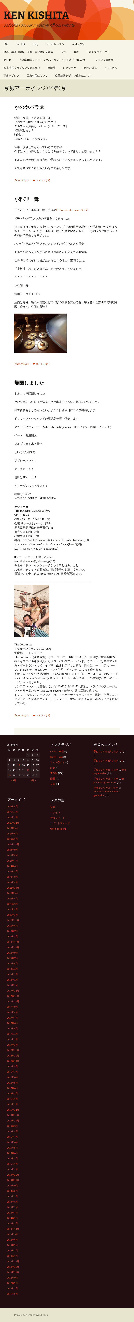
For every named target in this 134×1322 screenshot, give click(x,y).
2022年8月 (12, 898)
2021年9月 (12, 904)
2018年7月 (12, 958)
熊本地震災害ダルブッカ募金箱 (21, 67)
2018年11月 (13, 941)
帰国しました (29, 383)
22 (28, 770)
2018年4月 (12, 969)
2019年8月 (12, 925)
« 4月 (13, 780)
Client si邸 (56, 756)
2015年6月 (12, 1142)
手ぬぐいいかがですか (106, 751)
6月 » (33, 780)
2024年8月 (12, 855)
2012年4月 (12, 1288)
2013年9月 (12, 1234)
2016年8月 (12, 1066)
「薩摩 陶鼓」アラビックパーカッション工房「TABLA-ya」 (53, 59)
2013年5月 (12, 1245)
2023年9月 (12, 876)
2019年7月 (12, 931)
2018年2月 (12, 979)
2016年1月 (12, 1104)
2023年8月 (12, 882)
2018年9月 (12, 952)
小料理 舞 (26, 199)
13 (18, 765)
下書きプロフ (11, 75)
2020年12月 (13, 920)
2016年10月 (13, 1061)
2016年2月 (12, 1099)
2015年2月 (12, 1163)
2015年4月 (12, 1153)
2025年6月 (12, 833)
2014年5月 (12, 1207)
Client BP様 (57, 751)
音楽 (52, 784)
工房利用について (37, 75)
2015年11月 (13, 1115)
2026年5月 (12, 806)
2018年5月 (12, 963)
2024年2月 (12, 871)
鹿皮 (76, 52)
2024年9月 (12, 849)
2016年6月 (12, 1077)
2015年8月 (12, 1131)
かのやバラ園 (29, 107)
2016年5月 (12, 1082)
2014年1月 (12, 1223)
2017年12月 (13, 990)
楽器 (52, 778)
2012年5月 (12, 1283)
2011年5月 (12, 1293)
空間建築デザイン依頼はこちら (73, 75)
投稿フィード (57, 817)
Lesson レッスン (54, 44)
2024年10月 (13, 844)
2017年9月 (12, 1006)
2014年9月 (12, 1185)
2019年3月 (12, 936)
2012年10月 (13, 1272)
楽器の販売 (90, 67)
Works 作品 (78, 44)
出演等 (51, 67)
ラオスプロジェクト (98, 52)
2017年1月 (12, 1044)
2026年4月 (12, 811)
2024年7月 (12, 860)
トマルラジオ (57, 762)
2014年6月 (12, 1201)
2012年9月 (12, 1277)
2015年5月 (12, 1147)
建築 (52, 767)
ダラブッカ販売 (104, 59)
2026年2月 (12, 817)
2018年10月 (13, 947)
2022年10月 (13, 887)
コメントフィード (60, 823)
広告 (63, 52)
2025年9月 (12, 828)
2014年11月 (13, 1174)
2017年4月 (12, 1034)
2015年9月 (12, 1126)
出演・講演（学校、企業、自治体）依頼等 (28, 52)
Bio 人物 (20, 44)
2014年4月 (12, 1212)
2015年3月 (12, 1158)
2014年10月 (13, 1180)
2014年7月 (12, 1196)
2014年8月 (12, 1191)
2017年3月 (12, 1039)
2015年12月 (13, 1109)
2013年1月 (12, 1256)
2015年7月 (12, 1136)
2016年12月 (13, 1050)
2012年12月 (13, 1261)
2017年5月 (12, 1028)
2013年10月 (13, 1228)
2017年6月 (12, 1023)
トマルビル (110, 67)
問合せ (7, 59)
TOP (5, 44)
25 (9, 775)
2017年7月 (12, 1017)
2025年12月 (13, 822)
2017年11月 (13, 996)
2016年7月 (12, 1071)
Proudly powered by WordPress (31, 1314)
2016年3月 (12, 1093)
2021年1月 (12, 914)
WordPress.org (58, 828)
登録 (52, 807)
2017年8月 (12, 1012)
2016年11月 (13, 1055)
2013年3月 (12, 1250)
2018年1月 (12, 985)
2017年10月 (13, 1001)
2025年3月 (12, 839)
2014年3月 (12, 1218)
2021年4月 (12, 909)
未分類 (54, 773)
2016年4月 (12, 1088)
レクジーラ (69, 67)
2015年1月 (12, 1169)
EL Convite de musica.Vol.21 (72, 210)
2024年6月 (12, 866)
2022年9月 (12, 893)
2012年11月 (13, 1266)
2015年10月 (13, 1120)
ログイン (55, 812)
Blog (35, 44)
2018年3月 (12, 974)
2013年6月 (12, 1239)
